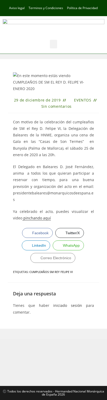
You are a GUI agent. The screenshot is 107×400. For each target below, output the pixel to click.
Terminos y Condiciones (46, 8)
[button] (53, 44)
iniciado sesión (67, 305)
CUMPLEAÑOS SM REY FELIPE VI (51, 272)
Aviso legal (17, 8)
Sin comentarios (56, 106)
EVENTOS (82, 100)
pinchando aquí (36, 217)
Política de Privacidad (82, 8)
